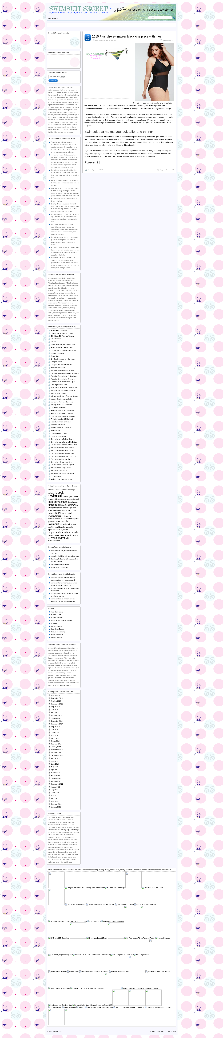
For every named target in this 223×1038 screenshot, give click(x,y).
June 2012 (55, 793)
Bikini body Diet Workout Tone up (62, 336)
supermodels (55, 532)
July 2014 (54, 730)
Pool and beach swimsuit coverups (63, 416)
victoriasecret (71, 535)
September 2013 (57, 755)
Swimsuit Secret (65, 685)
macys (64, 513)
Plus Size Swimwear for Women (62, 413)
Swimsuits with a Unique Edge (61, 462)
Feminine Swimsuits (58, 367)
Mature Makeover (57, 618)
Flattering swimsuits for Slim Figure (63, 382)
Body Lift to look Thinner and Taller (106, 40)
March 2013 (55, 773)
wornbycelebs (54, 541)
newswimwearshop (54, 518)
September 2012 (57, 784)
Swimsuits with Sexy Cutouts (61, 468)
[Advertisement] (108, 24)
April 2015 (54, 712)
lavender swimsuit (61, 510)
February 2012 (56, 804)
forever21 (171, 170)
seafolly (51, 527)
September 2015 (57, 704)
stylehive (64, 530)
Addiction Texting (57, 612)
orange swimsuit (67, 518)
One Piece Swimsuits (58, 408)
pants (76, 519)
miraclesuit (60, 516)
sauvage (73, 524)
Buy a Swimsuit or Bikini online (62, 347)
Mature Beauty (56, 615)
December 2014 (57, 721)
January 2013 (56, 778)
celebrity (53, 501)
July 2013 (54, 761)
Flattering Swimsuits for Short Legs (63, 379)
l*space (51, 510)
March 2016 (55, 695)
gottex (54, 508)
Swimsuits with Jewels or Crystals (62, 465)
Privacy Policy (171, 1031)
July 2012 (54, 790)
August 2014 (55, 727)
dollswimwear (73, 502)
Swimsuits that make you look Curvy (63, 456)
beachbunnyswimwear (61, 490)
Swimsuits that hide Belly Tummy (62, 450)
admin (96, 170)
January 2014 (56, 747)
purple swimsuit (58, 523)
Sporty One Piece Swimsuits (61, 428)
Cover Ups (54, 356)
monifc (68, 516)
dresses (52, 504)
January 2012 (56, 807)
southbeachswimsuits (64, 527)
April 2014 (54, 738)
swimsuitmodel (70, 532)
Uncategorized (56, 476)
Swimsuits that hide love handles (62, 453)
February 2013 (56, 775)
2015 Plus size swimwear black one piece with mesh (127, 36)
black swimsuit (56, 494)
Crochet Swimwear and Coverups (63, 359)
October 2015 (56, 701)
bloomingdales (68, 496)
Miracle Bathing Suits (58, 393)
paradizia (51, 521)
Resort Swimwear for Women (61, 422)
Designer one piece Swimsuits (61, 365)
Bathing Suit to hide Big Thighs (62, 333)
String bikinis (55, 430)
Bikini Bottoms (56, 339)
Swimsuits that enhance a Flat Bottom (64, 442)
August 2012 (55, 787)
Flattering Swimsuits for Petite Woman (64, 376)
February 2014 (56, 744)
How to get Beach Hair (59, 385)
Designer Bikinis (56, 362)
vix (49, 538)
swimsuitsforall (53, 535)
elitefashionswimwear (68, 505)
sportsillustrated (54, 530)
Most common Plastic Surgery (61, 620)
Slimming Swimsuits (58, 425)
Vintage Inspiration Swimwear (61, 479)
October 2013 (56, 752)
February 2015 (56, 715)
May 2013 (54, 767)
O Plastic (54, 623)
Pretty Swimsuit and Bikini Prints (62, 419)
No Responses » (167, 40)
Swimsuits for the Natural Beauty (62, 439)
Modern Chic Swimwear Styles (61, 399)
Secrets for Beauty (57, 629)
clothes (63, 501)
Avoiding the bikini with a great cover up (65, 556)
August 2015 (55, 707)
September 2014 (57, 724)
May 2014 (54, 735)
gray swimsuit (62, 508)
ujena (62, 535)
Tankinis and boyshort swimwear (62, 473)
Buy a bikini (53, 18)
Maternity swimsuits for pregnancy (63, 390)
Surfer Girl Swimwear (58, 436)
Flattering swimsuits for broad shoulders (65, 373)
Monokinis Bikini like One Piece (62, 402)
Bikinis (53, 342)
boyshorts (60, 499)
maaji (58, 512)
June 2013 (55, 764)
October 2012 (56, 781)
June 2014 (55, 733)
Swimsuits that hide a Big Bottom (62, 448)
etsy (50, 508)
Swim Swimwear (57, 635)
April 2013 (54, 770)
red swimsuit (64, 524)
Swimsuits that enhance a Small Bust (64, 445)
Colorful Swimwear (57, 353)
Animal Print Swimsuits (59, 330)
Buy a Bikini (70, 830)
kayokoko (72, 508)
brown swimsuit (71, 499)
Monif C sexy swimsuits (59, 567)
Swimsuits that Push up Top (60, 459)
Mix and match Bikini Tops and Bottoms (64, 396)
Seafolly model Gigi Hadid (60, 564)
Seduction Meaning (58, 632)
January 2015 (56, 718)
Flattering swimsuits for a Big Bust (62, 370)
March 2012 (55, 801)
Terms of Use (160, 1031)
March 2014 (55, 741)
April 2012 (54, 798)
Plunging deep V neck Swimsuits (62, 410)
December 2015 (57, 698)
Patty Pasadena (56, 626)
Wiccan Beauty (56, 638)
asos (50, 490)
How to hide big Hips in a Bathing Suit (64, 388)
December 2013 (57, 750)
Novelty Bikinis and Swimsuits (61, 405)
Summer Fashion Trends (59, 433)
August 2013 (55, 758)
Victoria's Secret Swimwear (57, 825)
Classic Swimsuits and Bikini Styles (63, 350)
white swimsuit (60, 537)
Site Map (151, 1031)
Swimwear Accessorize (59, 471)
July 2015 (54, 710)
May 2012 (54, 795)
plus (57, 521)
